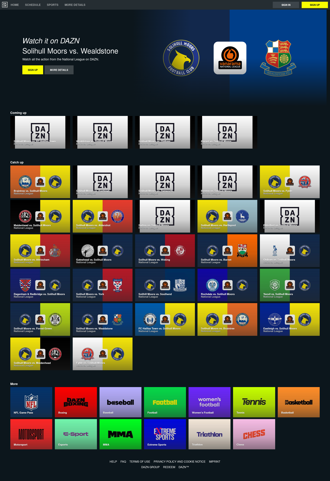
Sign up (315, 5)
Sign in (286, 5)
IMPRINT (214, 461)
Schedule (33, 4)
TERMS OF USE (139, 461)
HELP (113, 461)
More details (75, 4)
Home (15, 4)
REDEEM (169, 467)
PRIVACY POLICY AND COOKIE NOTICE (180, 461)
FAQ (123, 461)
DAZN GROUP (150, 467)
